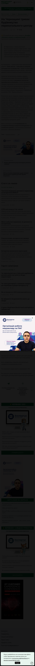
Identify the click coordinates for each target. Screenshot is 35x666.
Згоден (17, 663)
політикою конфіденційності (20, 658)
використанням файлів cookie (12, 660)
